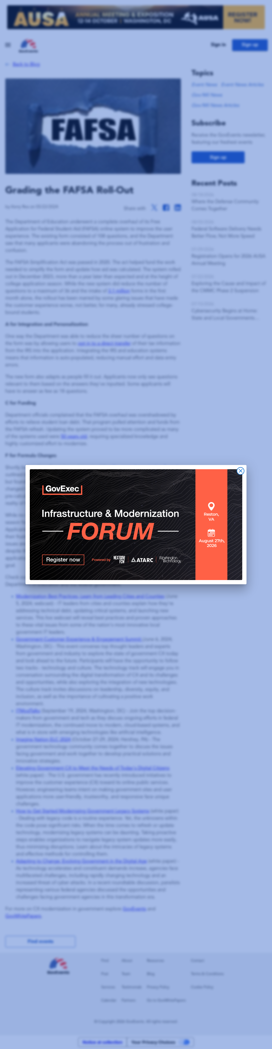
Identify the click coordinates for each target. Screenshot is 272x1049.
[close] (240, 471)
